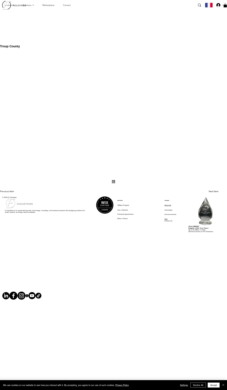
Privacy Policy (122, 385)
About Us (167, 205)
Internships (168, 210)
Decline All (198, 385)
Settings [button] (184, 385)
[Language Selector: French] (208, 5)
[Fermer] (223, 385)
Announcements (170, 214)
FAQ (166, 219)
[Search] (199, 5)
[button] (225, 5)
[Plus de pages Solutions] (33, 5)
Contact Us (168, 221)
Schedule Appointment (125, 214)
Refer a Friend (122, 218)
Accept (213, 385)
